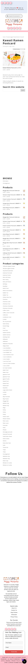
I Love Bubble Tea (7, 352)
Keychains (5, 387)
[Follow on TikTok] (10, 3)
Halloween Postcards (8, 343)
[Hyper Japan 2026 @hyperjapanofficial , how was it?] (14, 140)
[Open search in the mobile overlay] (14, 16)
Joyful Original (6, 660)
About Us (14, 608)
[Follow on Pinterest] (14, 28)
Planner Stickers (6, 418)
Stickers (4, 440)
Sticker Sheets (6, 438)
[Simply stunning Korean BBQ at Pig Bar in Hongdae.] (14, 114)
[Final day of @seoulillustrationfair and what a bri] (14, 101)
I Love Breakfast (6, 348)
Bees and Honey (6, 277)
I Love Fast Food (7, 361)
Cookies (5, 319)
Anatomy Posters (7, 275)
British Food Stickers (7, 290)
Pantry (4, 410)
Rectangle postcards (7, 432)
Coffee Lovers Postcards (8, 312)
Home (4, 37)
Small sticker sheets (7, 436)
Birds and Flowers (7, 281)
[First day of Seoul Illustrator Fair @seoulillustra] (14, 127)
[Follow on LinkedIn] (17, 28)
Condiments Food (7, 317)
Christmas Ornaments (8, 306)
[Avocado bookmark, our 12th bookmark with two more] (14, 167)
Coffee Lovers (6, 310)
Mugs (4, 407)
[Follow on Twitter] (7, 3)
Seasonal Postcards (7, 434)
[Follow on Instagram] (5, 3)
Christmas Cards (6, 301)
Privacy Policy (14, 617)
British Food (5, 288)
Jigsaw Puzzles (6, 379)
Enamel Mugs (6, 326)
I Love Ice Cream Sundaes (9, 363)
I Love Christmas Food (8, 354)
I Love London (6, 365)
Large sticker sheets (7, 390)
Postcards (5, 425)
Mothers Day (6, 403)
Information (5, 181)
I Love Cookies (6, 359)
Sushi (4, 445)
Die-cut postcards (7, 321)
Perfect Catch (6, 416)
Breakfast (5, 286)
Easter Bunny (6, 323)
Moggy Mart (6, 401)
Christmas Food (6, 304)
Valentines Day (6, 456)
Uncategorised (6, 183)
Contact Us (14, 610)
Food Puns (5, 330)
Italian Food (5, 370)
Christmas (5, 299)
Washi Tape (5, 460)
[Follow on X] (9, 629)
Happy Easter (6, 345)
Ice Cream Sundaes (7, 368)
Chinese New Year (7, 297)
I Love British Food (7, 350)
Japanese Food (6, 374)
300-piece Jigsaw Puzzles (8, 268)
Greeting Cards (6, 337)
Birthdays (5, 284)
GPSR (5, 662)
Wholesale (14, 614)
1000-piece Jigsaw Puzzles (9, 266)
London (4, 392)
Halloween (5, 339)
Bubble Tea (5, 292)
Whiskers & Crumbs (7, 463)
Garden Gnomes (6, 332)
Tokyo (4, 449)
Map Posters (6, 399)
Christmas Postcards (7, 308)
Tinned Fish (5, 447)
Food (4, 328)
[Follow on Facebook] (2, 3)
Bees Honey (5, 279)
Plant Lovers (6, 421)
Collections (5, 315)
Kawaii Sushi (6, 385)
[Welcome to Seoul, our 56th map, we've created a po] (14, 154)
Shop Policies (14, 612)
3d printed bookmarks (8, 270)
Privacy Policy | (17, 660)
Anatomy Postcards (7, 273)
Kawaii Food (6, 381)
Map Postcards (6, 396)
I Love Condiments (7, 357)
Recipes (4, 429)
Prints (4, 427)
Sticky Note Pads (7, 443)
